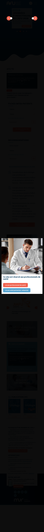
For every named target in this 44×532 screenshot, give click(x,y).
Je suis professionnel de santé (15, 285)
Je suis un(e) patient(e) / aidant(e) (16, 290)
